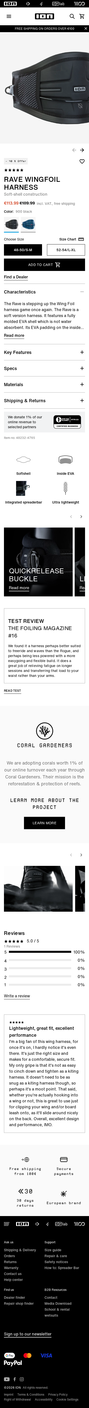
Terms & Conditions (30, 1394)
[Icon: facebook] (15, 1379)
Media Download (57, 1303)
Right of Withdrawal (17, 1399)
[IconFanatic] (41, 4)
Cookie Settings (67, 1399)
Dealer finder (14, 1297)
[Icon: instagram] (22, 1379)
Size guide (52, 1249)
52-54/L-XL (66, 249)
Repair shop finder (19, 1303)
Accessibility (43, 1399)
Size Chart (67, 239)
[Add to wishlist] (82, 161)
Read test (12, 691)
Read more (14, 335)
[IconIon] (10, 4)
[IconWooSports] (79, 4)
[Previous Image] (74, 150)
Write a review (17, 996)
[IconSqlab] (58, 4)
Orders (9, 1255)
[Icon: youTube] (7, 1379)
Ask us (8, 1242)
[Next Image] (82, 150)
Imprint (8, 1394)
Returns (10, 1261)
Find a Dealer (16, 277)
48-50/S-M (23, 249)
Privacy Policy (57, 1394)
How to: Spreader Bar (61, 1267)
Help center (13, 1279)
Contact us (13, 1273)
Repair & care (55, 1255)
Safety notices (56, 1261)
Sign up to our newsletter (27, 1334)
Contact (50, 1297)
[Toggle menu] (9, 16)
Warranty (11, 1267)
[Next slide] (81, 517)
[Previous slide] (71, 517)
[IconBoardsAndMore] (6, 1224)
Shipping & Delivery (20, 1249)
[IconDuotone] (28, 4)
